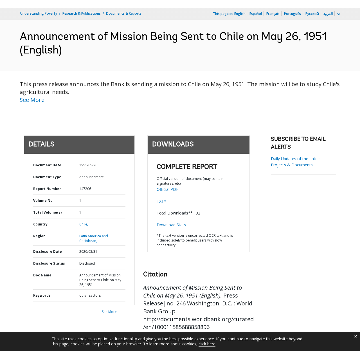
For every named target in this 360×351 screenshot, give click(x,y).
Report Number (47, 188)
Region (39, 236)
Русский (312, 13)
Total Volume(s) (47, 212)
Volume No (43, 200)
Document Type (47, 177)
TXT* (161, 201)
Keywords (42, 295)
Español (255, 13)
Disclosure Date (47, 251)
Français (273, 13)
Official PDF (167, 189)
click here (207, 343)
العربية (328, 13)
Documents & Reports (123, 13)
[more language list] (338, 14)
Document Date (47, 165)
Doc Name (42, 275)
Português (292, 13)
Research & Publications (81, 13)
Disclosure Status (49, 263)
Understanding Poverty (38, 13)
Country (40, 224)
